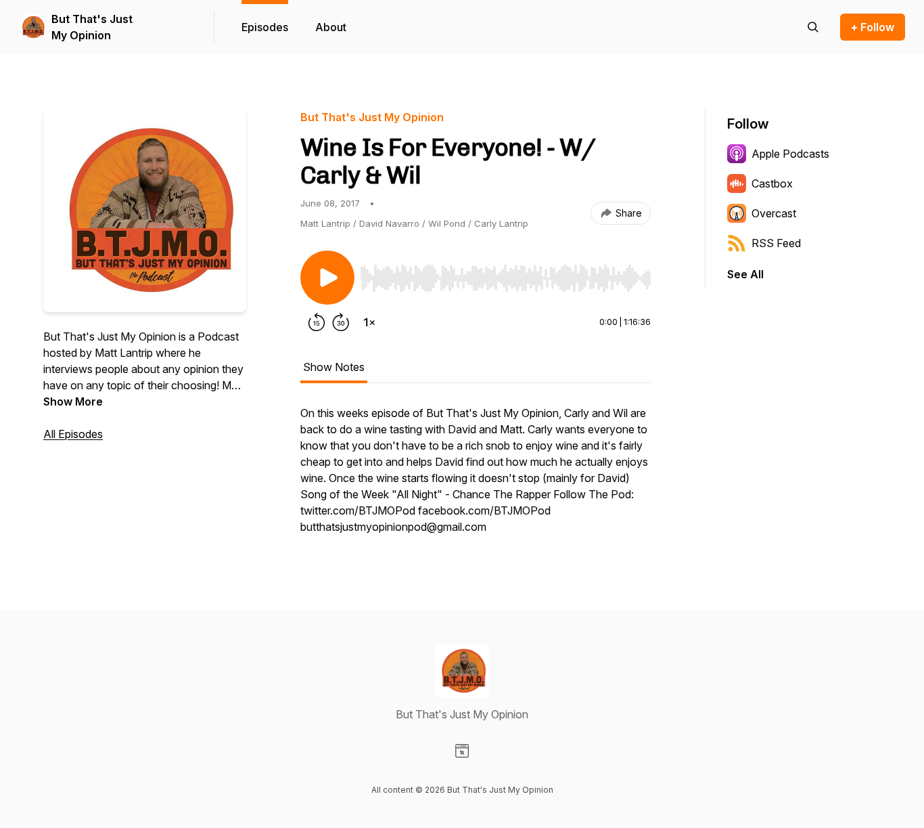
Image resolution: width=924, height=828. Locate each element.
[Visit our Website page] (462, 751)
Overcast (774, 213)
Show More (73, 401)
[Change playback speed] (369, 322)
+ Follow (872, 27)
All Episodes (73, 434)
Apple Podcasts (790, 153)
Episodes (264, 27)
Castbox (772, 183)
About (330, 27)
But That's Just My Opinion (92, 27)
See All (745, 274)
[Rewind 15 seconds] (316, 322)
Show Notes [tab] (334, 367)
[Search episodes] (813, 27)
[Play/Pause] (327, 277)
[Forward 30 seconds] (340, 322)
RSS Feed (776, 243)
